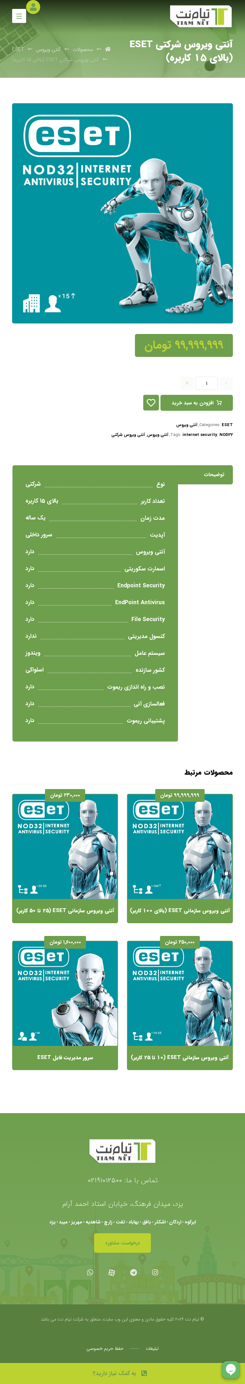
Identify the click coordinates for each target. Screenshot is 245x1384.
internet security (199, 434)
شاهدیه (92, 1222)
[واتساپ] (90, 1272)
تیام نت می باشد (56, 1319)
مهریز (76, 1222)
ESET (227, 425)
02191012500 (105, 1180)
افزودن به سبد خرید (192, 403)
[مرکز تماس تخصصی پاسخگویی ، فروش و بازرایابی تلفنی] (201, 16)
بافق (146, 1222)
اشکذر (160, 1222)
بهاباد (134, 1222)
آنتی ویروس (186, 425)
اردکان (175, 1222)
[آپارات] (111, 1272)
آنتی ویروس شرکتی (128, 434)
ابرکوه (190, 1222)
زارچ (108, 1222)
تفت (120, 1222)
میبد (63, 1222)
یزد (52, 1222)
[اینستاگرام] (155, 1272)
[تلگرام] (133, 1272)
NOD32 (226, 434)
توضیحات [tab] (214, 475)
